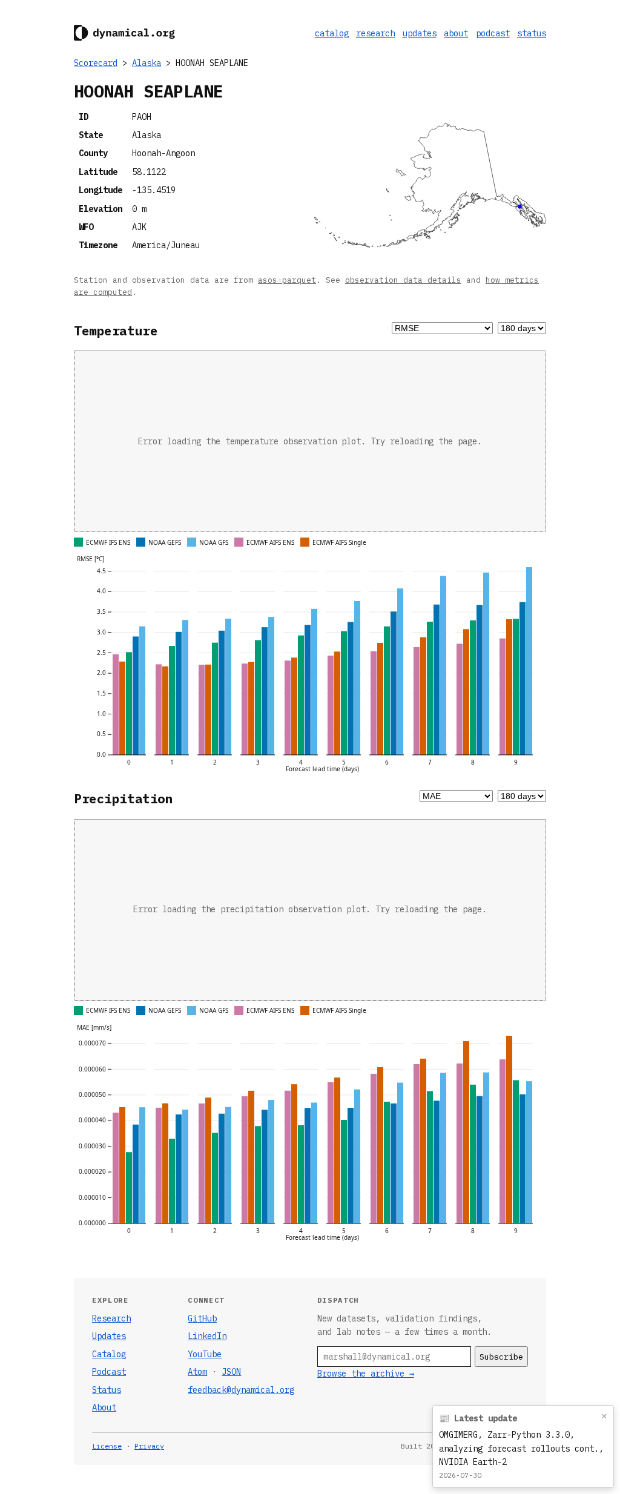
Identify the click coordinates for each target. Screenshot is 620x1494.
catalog (332, 33)
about (456, 33)
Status (106, 1389)
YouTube (205, 1354)
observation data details (403, 280)
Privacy (149, 1445)
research (375, 33)
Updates (109, 1336)
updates (420, 33)
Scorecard (95, 63)
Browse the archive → (365, 1373)
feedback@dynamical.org (241, 1389)
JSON (231, 1371)
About (104, 1407)
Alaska (146, 63)
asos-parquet (287, 280)
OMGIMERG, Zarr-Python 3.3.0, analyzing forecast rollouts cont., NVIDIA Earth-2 (521, 1448)
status (531, 33)
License (107, 1445)
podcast (493, 33)
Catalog (109, 1354)
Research (111, 1318)
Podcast (109, 1371)
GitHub (202, 1318)
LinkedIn (207, 1336)
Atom (197, 1371)
